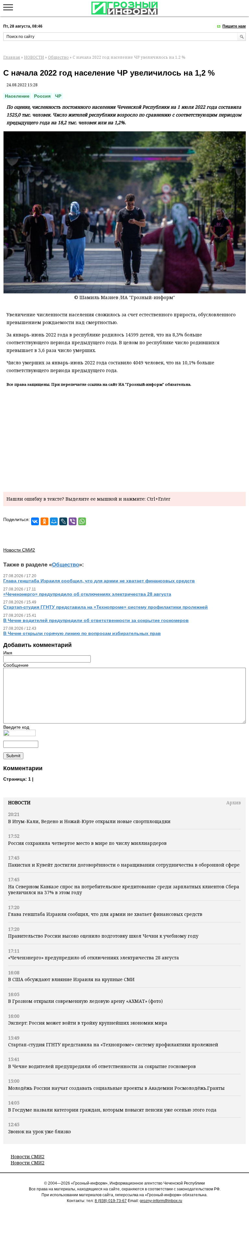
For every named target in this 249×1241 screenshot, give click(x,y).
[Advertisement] (124, 438)
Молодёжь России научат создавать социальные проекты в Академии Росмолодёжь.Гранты (116, 1088)
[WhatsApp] (82, 521)
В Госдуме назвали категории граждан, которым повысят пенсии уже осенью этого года (112, 1110)
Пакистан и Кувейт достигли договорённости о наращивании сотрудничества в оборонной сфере (124, 865)
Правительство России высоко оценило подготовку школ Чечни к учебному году (103, 936)
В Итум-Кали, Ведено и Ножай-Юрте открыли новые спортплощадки (89, 821)
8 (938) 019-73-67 (111, 1200)
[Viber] (73, 521)
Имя (7, 652)
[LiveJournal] (63, 521)
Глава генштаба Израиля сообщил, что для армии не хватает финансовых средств (105, 914)
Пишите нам (234, 26)
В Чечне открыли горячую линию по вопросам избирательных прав (82, 633)
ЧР (58, 96)
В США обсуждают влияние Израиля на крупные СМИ (71, 979)
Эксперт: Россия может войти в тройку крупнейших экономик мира (87, 1023)
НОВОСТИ (34, 57)
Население (17, 96)
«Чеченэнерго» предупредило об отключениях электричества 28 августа (93, 958)
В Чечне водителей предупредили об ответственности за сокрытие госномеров (102, 1066)
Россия (42, 96)
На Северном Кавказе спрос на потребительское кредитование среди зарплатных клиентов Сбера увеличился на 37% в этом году (123, 889)
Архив (233, 802)
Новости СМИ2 (27, 1156)
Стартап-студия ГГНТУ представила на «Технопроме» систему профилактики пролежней (113, 1044)
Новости (19, 802)
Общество (58, 57)
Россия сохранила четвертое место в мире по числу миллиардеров (87, 843)
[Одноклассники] (44, 521)
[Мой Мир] (54, 521)
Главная (11, 57)
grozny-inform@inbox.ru (161, 1200)
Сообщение (16, 665)
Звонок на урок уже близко (39, 1131)
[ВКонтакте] (35, 521)
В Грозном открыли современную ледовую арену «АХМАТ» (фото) (85, 1001)
